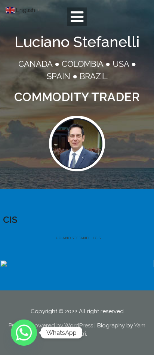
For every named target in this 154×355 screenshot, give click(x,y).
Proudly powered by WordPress (51, 325)
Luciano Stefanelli (77, 41)
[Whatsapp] (24, 333)
